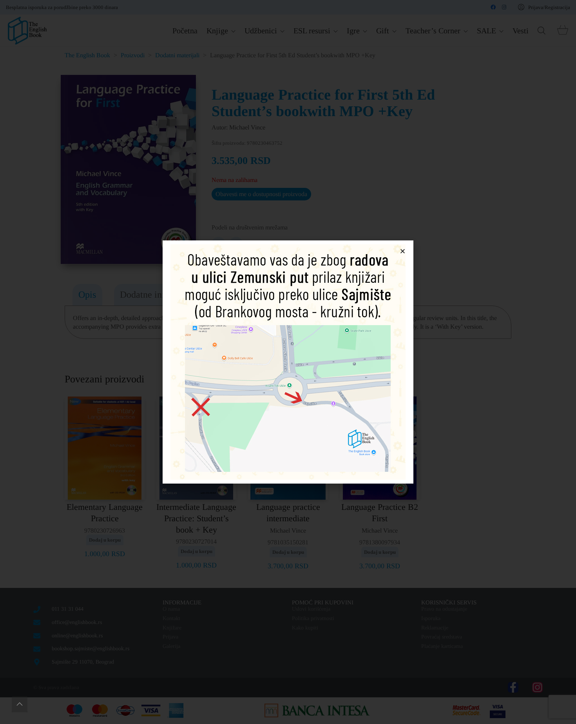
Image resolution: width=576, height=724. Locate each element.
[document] (288, 362)
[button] (403, 251)
